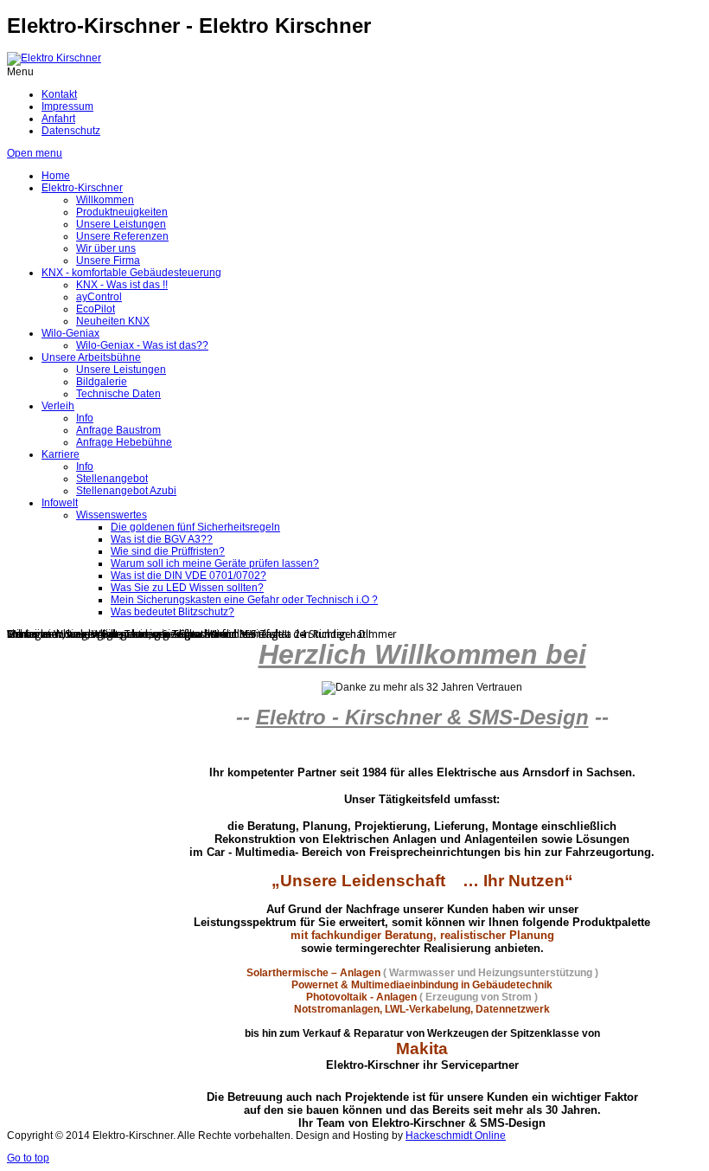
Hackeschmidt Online (456, 1135)
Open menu (34, 153)
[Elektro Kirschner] (54, 58)
